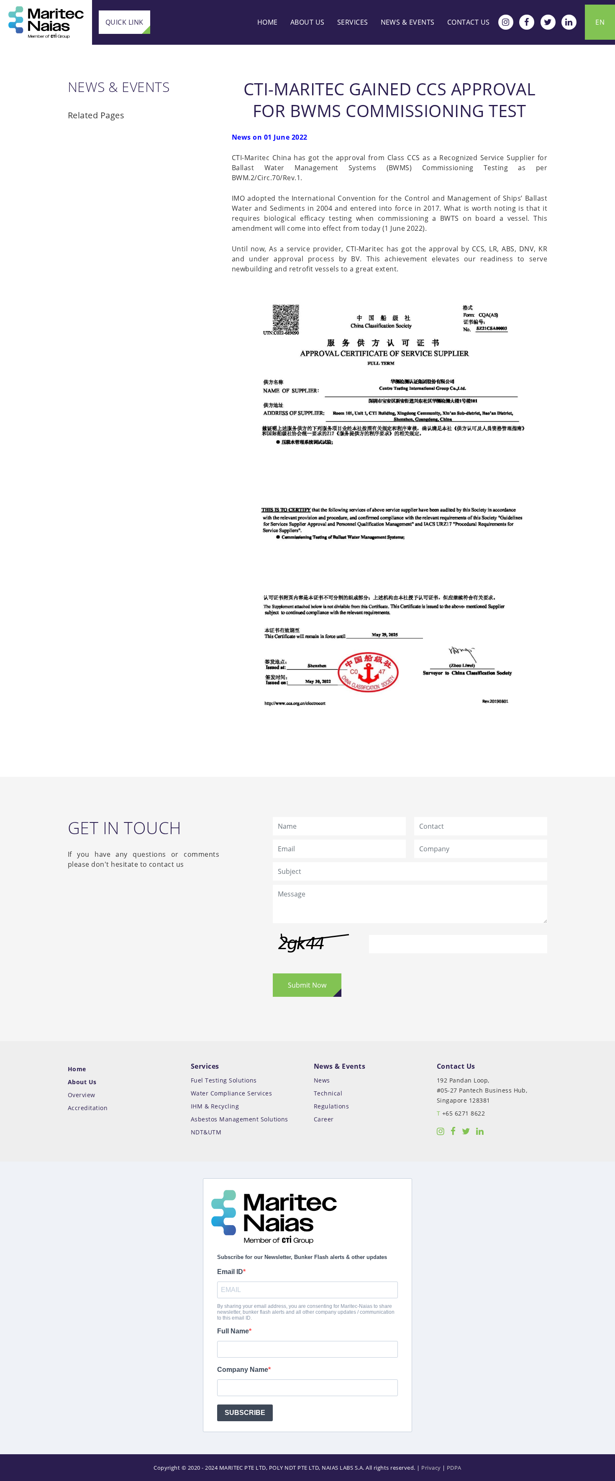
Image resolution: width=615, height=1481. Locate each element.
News (322, 1080)
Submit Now (307, 985)
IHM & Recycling (215, 1106)
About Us (307, 22)
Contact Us (468, 22)
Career (324, 1119)
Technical (328, 1093)
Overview (81, 1095)
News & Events (408, 22)
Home (267, 22)
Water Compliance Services (231, 1093)
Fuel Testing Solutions (224, 1080)
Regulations (331, 1106)
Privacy (431, 1467)
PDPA (454, 1467)
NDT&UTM (206, 1132)
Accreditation (88, 1108)
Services (352, 22)
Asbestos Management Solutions (239, 1119)
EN (600, 22)
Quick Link (124, 22)
